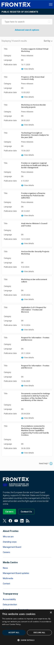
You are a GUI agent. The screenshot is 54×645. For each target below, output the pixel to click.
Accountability (9, 599)
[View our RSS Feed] (27, 520)
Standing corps (10, 542)
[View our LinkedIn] (22, 520)
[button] (27, 640)
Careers (6, 552)
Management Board (12, 547)
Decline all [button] (39, 632)
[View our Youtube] (16, 520)
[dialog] (27, 627)
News (5, 568)
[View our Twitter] (4, 520)
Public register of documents (20, 12)
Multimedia (8, 578)
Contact (6, 583)
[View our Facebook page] (10, 520)
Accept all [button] (13, 632)
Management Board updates (16, 573)
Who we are (8, 536)
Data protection (10, 604)
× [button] (51, 612)
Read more (6, 627)
